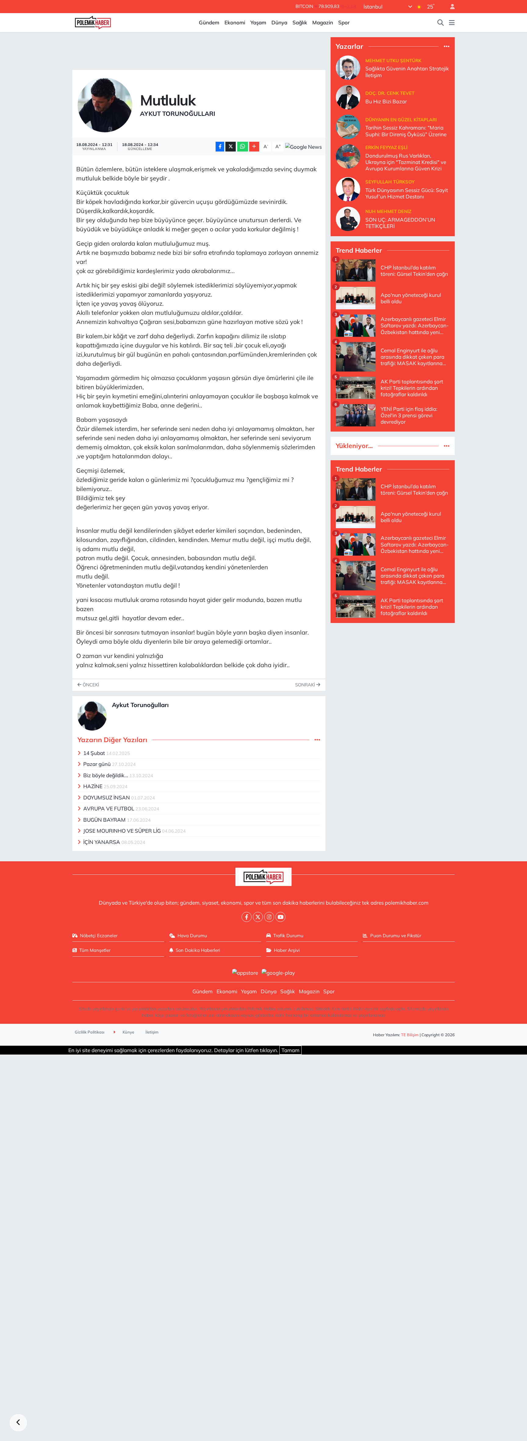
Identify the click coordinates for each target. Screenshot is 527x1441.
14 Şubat (94, 753)
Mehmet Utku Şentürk (393, 60)
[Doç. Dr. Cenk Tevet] (348, 97)
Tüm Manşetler (94, 950)
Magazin (322, 22)
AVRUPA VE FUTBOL (109, 808)
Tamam (290, 1050)
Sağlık (299, 22)
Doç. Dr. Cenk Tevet (389, 93)
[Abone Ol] (303, 146)
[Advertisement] (393, 670)
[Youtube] (280, 917)
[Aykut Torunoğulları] (104, 104)
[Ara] (440, 23)
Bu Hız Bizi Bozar (386, 101)
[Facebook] (247, 917)
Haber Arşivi (287, 950)
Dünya (279, 22)
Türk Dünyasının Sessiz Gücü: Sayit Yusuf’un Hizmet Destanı (406, 193)
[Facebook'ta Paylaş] (220, 147)
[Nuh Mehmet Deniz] (348, 218)
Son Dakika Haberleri (198, 950)
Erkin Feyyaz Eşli (386, 147)
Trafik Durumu (288, 935)
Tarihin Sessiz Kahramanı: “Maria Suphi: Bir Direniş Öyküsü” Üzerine (405, 130)
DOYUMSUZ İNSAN (107, 797)
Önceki (90, 685)
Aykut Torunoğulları (177, 113)
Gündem (209, 22)
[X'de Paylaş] (230, 147)
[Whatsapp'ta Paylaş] (242, 147)
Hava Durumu (192, 935)
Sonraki (305, 685)
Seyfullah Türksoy (389, 182)
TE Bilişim (410, 1034)
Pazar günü (97, 764)
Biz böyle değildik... (106, 775)
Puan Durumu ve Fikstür (395, 935)
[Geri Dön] (18, 1423)
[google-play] (278, 972)
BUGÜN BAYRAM (105, 820)
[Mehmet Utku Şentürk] (348, 67)
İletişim (152, 1032)
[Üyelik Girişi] (450, 6)
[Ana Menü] (452, 23)
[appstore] (245, 972)
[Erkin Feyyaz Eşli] (348, 156)
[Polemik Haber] (92, 21)
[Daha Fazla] (254, 147)
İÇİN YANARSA (102, 842)
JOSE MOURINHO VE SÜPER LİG (122, 830)
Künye (128, 1032)
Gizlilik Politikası (89, 1032)
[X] (258, 917)
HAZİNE (93, 786)
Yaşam (258, 22)
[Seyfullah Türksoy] (348, 188)
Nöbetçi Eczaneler (98, 935)
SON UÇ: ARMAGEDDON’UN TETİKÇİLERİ (400, 222)
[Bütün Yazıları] (317, 740)
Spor (344, 22)
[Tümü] (447, 46)
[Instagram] (269, 917)
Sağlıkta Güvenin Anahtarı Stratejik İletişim (407, 71)
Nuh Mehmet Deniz (388, 211)
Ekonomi (234, 22)
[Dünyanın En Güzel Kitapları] (348, 126)
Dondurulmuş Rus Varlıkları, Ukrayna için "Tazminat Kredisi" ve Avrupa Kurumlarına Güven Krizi (405, 162)
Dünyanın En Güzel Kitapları (401, 120)
